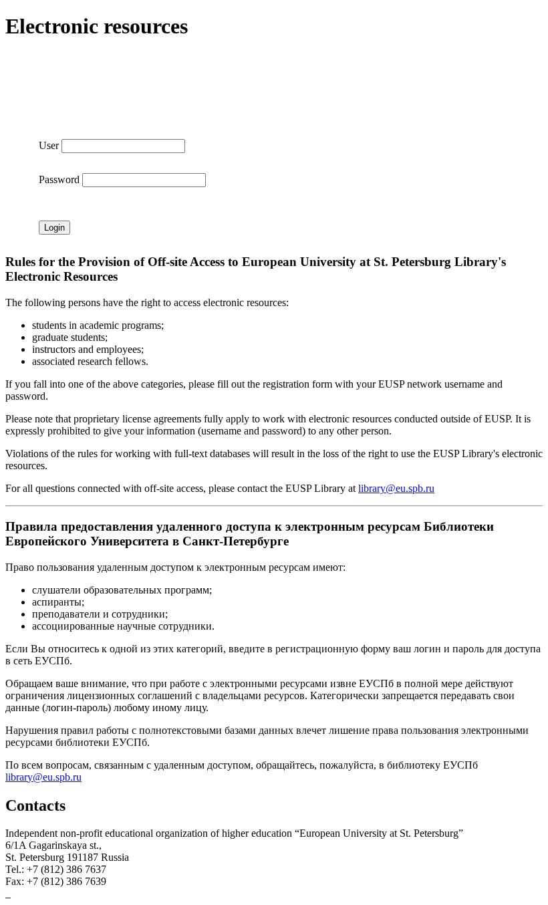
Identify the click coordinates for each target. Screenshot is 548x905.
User (49, 145)
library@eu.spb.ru (396, 488)
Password (59, 179)
